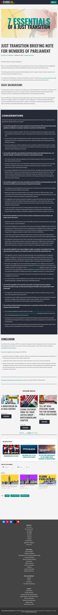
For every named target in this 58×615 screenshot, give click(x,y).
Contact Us (29, 544)
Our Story (29, 527)
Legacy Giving (29, 602)
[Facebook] (11, 521)
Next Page (35, 433)
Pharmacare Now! (29, 557)
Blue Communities (29, 569)
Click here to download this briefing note (11, 380)
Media (29, 580)
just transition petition (46, 78)
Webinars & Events (29, 571)
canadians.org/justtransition (8, 348)
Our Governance (29, 529)
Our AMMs (29, 533)
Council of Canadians (8, 55)
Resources (29, 581)
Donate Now (29, 590)
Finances (29, 537)
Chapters (29, 567)
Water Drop (37, 555)
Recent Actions (29, 563)
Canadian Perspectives (29, 583)
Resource (31, 55)
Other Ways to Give (29, 604)
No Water (27, 553)
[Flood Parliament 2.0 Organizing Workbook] (28, 479)
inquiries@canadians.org (31, 611)
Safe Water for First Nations (26, 555)
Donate (29, 588)
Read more (5, 416)
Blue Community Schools (29, 559)
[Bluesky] (3, 521)
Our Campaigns (29, 551)
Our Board (29, 531)
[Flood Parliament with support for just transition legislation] (47, 479)
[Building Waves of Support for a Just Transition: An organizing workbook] (10, 479)
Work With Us (29, 540)
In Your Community (29, 565)
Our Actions (29, 561)
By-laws (29, 535)
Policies (29, 538)
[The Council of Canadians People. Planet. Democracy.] (8, 2)
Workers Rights (25, 495)
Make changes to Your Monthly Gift (29, 596)
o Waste (32, 553)
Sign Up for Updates (29, 542)
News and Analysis (29, 576)
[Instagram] (7, 521)
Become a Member (29, 598)
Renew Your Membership (29, 600)
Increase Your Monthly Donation (29, 594)
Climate (7, 495)
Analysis (26, 55)
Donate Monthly (29, 592)
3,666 (29, 433)
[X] (14, 521)
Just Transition (15, 495)
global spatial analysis (33, 267)
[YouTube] (18, 521)
